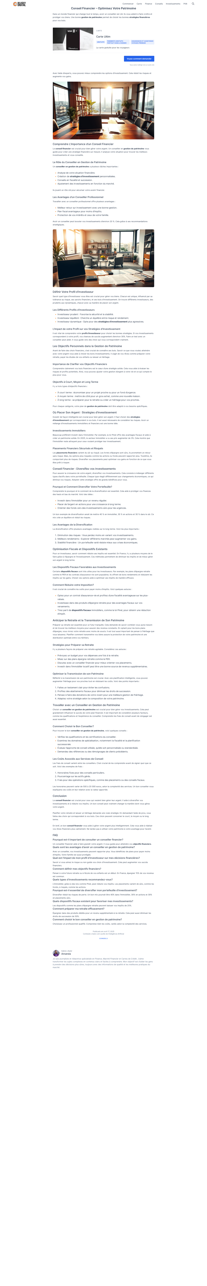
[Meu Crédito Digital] (19, 4)
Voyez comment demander (139, 58)
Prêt (185, 4)
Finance (148, 4)
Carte (139, 4)
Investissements (173, 4)
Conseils (159, 4)
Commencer (128, 4)
